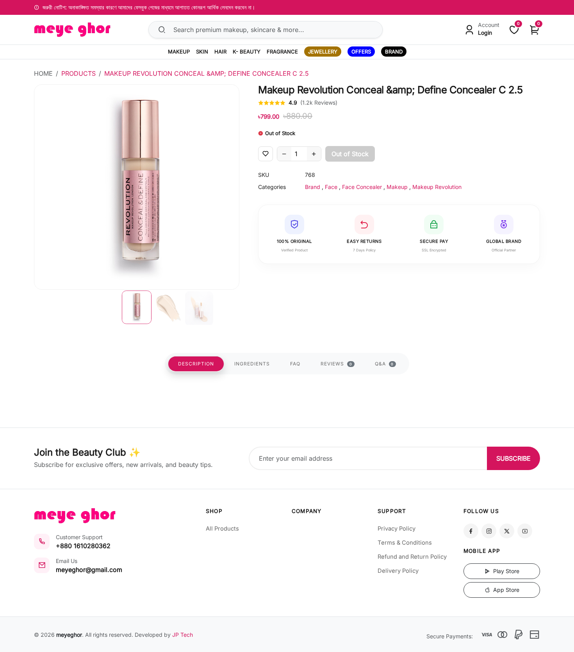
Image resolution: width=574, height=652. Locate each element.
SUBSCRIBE (513, 458)
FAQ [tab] (295, 364)
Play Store (505, 571)
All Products (222, 528)
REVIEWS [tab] (336, 364)
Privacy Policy (396, 528)
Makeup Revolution (437, 186)
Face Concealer (362, 186)
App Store (505, 589)
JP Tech (182, 634)
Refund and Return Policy (412, 556)
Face (331, 186)
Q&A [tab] (384, 364)
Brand (312, 186)
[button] (136, 307)
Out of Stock (350, 154)
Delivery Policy (398, 570)
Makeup (397, 186)
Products (78, 73)
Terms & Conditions (405, 542)
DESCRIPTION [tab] (196, 364)
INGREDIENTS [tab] (252, 364)
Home (43, 73)
